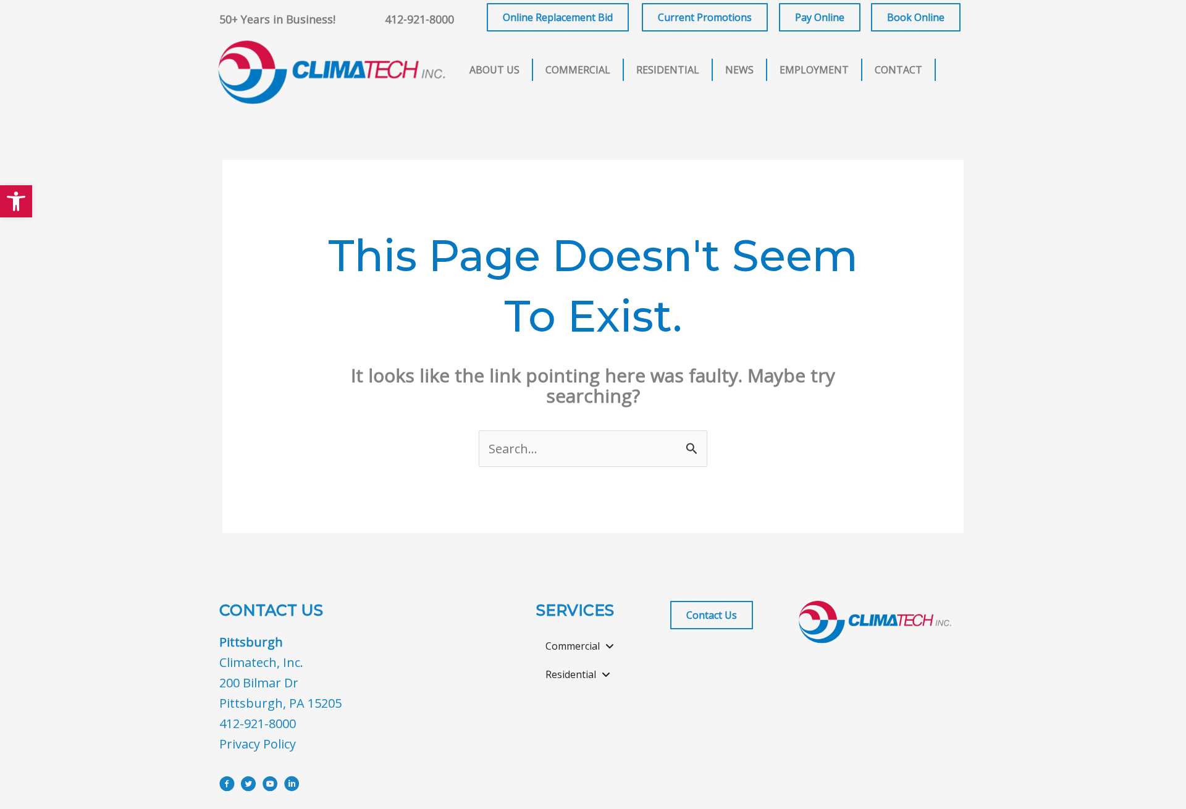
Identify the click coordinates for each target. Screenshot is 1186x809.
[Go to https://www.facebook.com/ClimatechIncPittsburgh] (227, 786)
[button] (16, 201)
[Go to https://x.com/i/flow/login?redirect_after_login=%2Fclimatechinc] (248, 786)
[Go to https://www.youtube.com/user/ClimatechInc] (270, 786)
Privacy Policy (257, 744)
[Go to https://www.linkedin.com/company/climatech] (292, 786)
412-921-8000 (419, 19)
